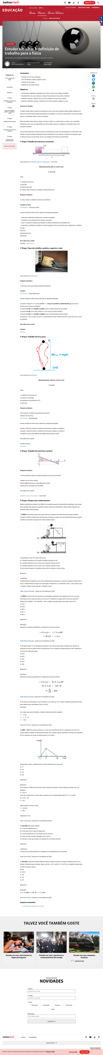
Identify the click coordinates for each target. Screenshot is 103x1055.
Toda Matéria (24, 207)
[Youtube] (69, 3)
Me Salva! (23, 446)
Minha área (88, 2)
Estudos (45, 18)
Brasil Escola (30, 243)
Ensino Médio (47, 64)
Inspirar (51, 13)
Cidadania (95, 7)
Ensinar (32, 13)
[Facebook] (78, 3)
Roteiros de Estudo (54, 18)
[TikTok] (73, 3)
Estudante (46, 1005)
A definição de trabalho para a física (33, 906)
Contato (23, 1037)
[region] (51, 1052)
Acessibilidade (33, 7)
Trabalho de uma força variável (29, 496)
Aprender (41, 13)
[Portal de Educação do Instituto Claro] (8, 1037)
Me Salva (22, 332)
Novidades (60, 13)
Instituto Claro (84, 7)
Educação (12, 10)
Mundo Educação (29, 591)
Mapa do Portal (50, 1043)
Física (29, 64)
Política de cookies (50, 1051)
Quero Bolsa (23, 418)
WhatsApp (31, 1014)
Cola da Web (23, 293)
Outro (53, 1009)
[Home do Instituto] (11, 3)
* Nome (30, 989)
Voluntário (69, 1005)
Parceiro (57, 1005)
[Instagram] (65, 3)
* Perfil (30, 1002)
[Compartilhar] (93, 75)
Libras (42, 7)
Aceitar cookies (84, 1052)
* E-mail (30, 995)
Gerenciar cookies (73, 1052)
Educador (35, 1005)
